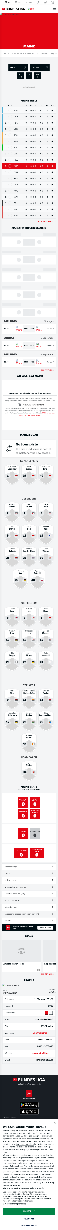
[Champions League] (45, 2)
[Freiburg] (10, 147)
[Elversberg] (10, 209)
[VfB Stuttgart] (10, 128)
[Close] (55, 1123)
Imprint (16, 1185)
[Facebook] (29, 75)
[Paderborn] (10, 215)
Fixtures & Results (23, 53)
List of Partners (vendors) (14, 1204)
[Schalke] (10, 203)
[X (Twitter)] (20, 75)
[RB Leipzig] (10, 122)
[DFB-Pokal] (38, 2)
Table (5, 53)
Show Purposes (29, 1226)
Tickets (49, 329)
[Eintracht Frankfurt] (10, 153)
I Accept (27, 1211)
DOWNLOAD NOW (45, 928)
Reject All (29, 1219)
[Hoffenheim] (10, 135)
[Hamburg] (10, 184)
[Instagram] (37, 75)
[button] (54, 9)
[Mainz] (10, 166)
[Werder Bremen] (10, 196)
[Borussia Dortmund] (10, 116)
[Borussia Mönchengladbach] (10, 178)
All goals (43, 53)
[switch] (19, 404)
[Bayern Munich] (10, 110)
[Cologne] (10, 190)
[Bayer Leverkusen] (10, 141)
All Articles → (48, 974)
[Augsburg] (10, 159)
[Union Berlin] (10, 172)
